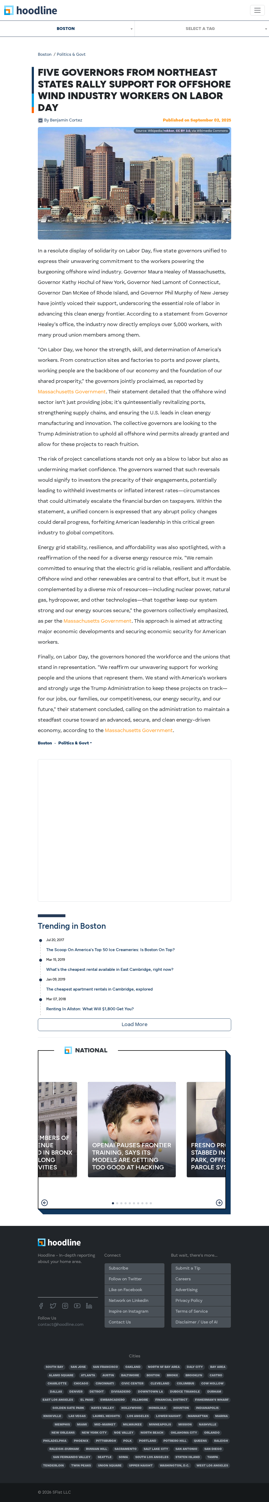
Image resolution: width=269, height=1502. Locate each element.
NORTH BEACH (152, 1432)
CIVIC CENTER (132, 1383)
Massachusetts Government (72, 392)
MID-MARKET (105, 1424)
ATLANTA (88, 1375)
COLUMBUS (185, 1383)
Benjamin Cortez (63, 120)
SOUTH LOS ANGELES (151, 1457)
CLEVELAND (160, 1383)
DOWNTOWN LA (150, 1391)
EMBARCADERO (112, 1400)
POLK (127, 1441)
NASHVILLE (207, 1424)
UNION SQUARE (110, 1465)
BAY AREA (217, 1367)
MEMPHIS (62, 1424)
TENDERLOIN (53, 1465)
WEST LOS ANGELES (212, 1465)
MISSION (185, 1424)
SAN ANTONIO (186, 1449)
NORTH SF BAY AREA (164, 1367)
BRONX (172, 1375)
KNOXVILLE (52, 1416)
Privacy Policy (188, 1301)
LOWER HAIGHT (168, 1416)
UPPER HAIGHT (141, 1465)
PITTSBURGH (106, 1441)
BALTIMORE (130, 1375)
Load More (134, 1024)
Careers (183, 1279)
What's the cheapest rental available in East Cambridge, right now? (109, 969)
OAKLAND (133, 1367)
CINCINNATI (105, 1383)
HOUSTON (181, 1408)
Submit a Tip (187, 1268)
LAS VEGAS (77, 1416)
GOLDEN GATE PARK (68, 1408)
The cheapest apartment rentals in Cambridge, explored (99, 989)
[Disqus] (134, 829)
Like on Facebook (125, 1290)
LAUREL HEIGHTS (106, 1416)
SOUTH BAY (54, 1367)
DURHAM (214, 1391)
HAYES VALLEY (102, 1408)
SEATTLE (105, 1457)
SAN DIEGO (213, 1449)
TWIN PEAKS (81, 1465)
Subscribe (118, 1268)
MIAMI (82, 1424)
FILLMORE (140, 1400)
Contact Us (120, 1322)
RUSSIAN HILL (96, 1449)
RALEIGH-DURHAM (64, 1449)
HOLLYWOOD (131, 1408)
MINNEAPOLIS (160, 1424)
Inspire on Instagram (128, 1312)
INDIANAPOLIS (207, 1408)
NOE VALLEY (123, 1432)
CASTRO (216, 1375)
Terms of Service (191, 1312)
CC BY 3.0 (183, 131)
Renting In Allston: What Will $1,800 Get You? (90, 1008)
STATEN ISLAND (187, 1457)
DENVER (75, 1391)
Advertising (186, 1290)
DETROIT (97, 1391)
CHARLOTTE (57, 1383)
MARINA (221, 1416)
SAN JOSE (78, 1367)
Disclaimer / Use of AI (196, 1322)
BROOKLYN (193, 1375)
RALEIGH (221, 1441)
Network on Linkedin (128, 1301)
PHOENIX (81, 1441)
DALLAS (56, 1391)
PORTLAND (147, 1441)
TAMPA (212, 1457)
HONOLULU (157, 1408)
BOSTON (153, 1375)
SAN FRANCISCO (105, 1367)
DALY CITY (195, 1367)
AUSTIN (108, 1375)
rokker (169, 131)
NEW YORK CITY (94, 1432)
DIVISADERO (121, 1391)
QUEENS (200, 1441)
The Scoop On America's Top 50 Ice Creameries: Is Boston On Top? (110, 949)
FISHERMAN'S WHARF (212, 1400)
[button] (44, 1203)
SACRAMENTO (126, 1449)
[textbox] (202, 29)
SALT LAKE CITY (156, 1449)
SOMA (123, 1457)
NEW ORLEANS (63, 1432)
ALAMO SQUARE (61, 1375)
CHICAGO (81, 1383)
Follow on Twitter (125, 1279)
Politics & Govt (71, 55)
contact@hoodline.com (61, 1325)
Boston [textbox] (66, 28)
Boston (44, 55)
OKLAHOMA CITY (184, 1432)
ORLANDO (212, 1432)
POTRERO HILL (175, 1441)
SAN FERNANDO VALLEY (71, 1457)
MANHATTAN (198, 1416)
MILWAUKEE (132, 1424)
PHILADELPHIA (54, 1441)
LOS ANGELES (138, 1416)
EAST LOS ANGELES (58, 1400)
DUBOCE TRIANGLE (185, 1391)
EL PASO (86, 1400)
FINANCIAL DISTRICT (171, 1400)
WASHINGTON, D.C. (174, 1465)
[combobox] (67, 29)
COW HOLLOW (212, 1383)
